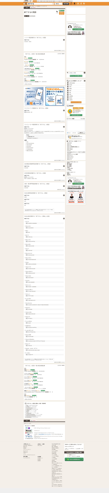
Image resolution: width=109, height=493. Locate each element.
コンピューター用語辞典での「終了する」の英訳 (36, 124)
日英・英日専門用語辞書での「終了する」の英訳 (36, 184)
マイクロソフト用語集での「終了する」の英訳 (36, 108)
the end (29, 327)
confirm (70, 99)
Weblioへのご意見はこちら (69, 446)
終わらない (28, 307)
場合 (25, 132)
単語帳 (68, 173)
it (28, 73)
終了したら (69, 145)
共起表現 (44, 1)
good (34, 304)
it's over (32, 295)
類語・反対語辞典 (69, 163)
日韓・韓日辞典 (69, 166)
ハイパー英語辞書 (37, 6)
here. (34, 331)
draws (33, 259)
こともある (56, 131)
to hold (34, 340)
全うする (30, 303)
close (31, 318)
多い (43, 132)
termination (30, 147)
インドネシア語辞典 (70, 168)
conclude (26, 41)
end (30, 146)
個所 (32, 132)
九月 (70, 92)
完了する (27, 280)
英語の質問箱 (54, 461)
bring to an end (31, 254)
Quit (25, 69)
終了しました (70, 148)
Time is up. (30, 236)
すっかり (27, 321)
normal (28, 396)
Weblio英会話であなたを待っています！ (76, 191)
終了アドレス (70, 155)
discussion (30, 371)
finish (25, 129)
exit (31, 112)
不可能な (39, 132)
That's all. (30, 345)
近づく (30, 257)
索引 (57, 50)
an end (33, 268)
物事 (27, 325)
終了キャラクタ (70, 156)
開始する (28, 150)
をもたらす (30, 253)
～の (28, 136)
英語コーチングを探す (64, 1)
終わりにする (28, 226)
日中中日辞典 (54, 452)
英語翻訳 (53, 1)
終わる (27, 262)
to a (32, 304)
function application (27, 391)
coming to (30, 273)
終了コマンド (70, 158)
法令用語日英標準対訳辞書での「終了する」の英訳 (37, 164)
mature (33, 178)
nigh (35, 259)
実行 (29, 136)
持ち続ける (32, 339)
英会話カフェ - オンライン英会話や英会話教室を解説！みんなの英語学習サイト (57, 478)
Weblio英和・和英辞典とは (27, 445)
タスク (28, 131)
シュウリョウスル (30, 128)
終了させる (29, 143)
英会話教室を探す (70, 1)
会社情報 (39, 459)
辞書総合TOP (25, 452)
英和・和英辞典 (69, 164)
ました (30, 284)
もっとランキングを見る (76, 102)
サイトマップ (25, 450)
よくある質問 (78, 448)
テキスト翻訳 (71, 118)
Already (29, 354)
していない (52, 131)
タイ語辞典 (68, 169)
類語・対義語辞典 (55, 446)
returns (33, 391)
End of (25, 378)
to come (29, 268)
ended (31, 309)
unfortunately (72, 82)
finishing (29, 76)
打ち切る (28, 149)
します (32, 330)
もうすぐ (27, 298)
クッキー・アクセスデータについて (29, 454)
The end (29, 259)
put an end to (30, 227)
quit (27, 129)
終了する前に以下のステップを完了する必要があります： (76, 152)
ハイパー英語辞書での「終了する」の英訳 (35, 37)
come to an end (31, 350)
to (27, 59)
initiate (31, 150)
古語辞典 (68, 167)
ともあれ (45, 131)
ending (27, 410)
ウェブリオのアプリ (26, 457)
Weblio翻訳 (83, 118)
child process (38, 391)
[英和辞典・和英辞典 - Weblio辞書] (26, 0)
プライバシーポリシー (27, 449)
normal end (28, 413)
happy (42, 304)
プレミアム (78, 4)
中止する (32, 143)
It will (25, 62)
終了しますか (70, 149)
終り (26, 248)
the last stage (30, 336)
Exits (27, 69)
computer (28, 374)
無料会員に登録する (76, 115)
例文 (31, 7)
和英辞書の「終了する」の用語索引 (27, 423)
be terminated (29, 407)
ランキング (63, 50)
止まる (31, 348)
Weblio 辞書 (26, 6)
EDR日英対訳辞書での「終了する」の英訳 (35, 173)
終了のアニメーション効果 (72, 154)
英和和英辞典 (35, 1)
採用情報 (39, 460)
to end (25, 66)
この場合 (36, 131)
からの (34, 132)
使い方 (74, 4)
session (30, 388)
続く (31, 312)
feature (70, 97)
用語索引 (59, 50)
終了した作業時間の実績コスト (73, 146)
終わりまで (28, 289)
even (70, 90)
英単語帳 (47, 1)
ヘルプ (24, 453)
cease (38, 350)
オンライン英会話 (57, 1)
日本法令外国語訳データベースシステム (44, 434)
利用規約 (24, 447)
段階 (30, 334)
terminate (26, 81)
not (28, 309)
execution (35, 138)
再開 (36, 132)
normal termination (30, 414)
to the (29, 250)
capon (70, 88)
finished (29, 286)
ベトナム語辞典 (69, 170)
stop (31, 144)
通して (31, 289)
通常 (27, 132)
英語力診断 (50, 1)
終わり (27, 230)
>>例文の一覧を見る (28, 84)
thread (28, 378)
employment (31, 81)
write (70, 86)
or (36, 350)
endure (29, 313)
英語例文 (38, 1)
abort (31, 149)
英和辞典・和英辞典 (31, 6)
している (41, 131)
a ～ (27, 388)
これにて (27, 330)
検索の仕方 (25, 446)
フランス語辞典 (54, 454)
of (27, 76)
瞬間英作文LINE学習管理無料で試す (62, 13)
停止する (28, 144)
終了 (27, 147)
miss (70, 94)
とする (29, 239)
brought (25, 59)
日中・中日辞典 (69, 165)
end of (32, 277)
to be (29, 282)
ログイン (81, 4)
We (28, 331)
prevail (70, 84)
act (26, 76)
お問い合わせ (40, 445)
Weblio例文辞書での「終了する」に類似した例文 (37, 216)
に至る (29, 244)
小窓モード (71, 4)
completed (32, 282)
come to (38, 304)
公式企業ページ (40, 457)
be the (29, 277)
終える (28, 146)
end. (27, 62)
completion (30, 59)
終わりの (27, 334)
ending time (28, 409)
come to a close (31, 245)
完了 (39, 131)
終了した (29, 132)
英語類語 (41, 1)
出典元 (55, 50)
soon (31, 300)
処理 (25, 131)
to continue (30, 340)
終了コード (69, 159)
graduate (29, 178)
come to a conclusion (32, 264)
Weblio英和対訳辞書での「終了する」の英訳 (35, 193)
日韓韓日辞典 (54, 453)
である (30, 275)
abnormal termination (31, 415)
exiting (27, 406)
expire (30, 41)
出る (27, 141)
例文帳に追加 (30, 58)
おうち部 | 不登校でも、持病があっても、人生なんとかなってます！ (57, 482)
